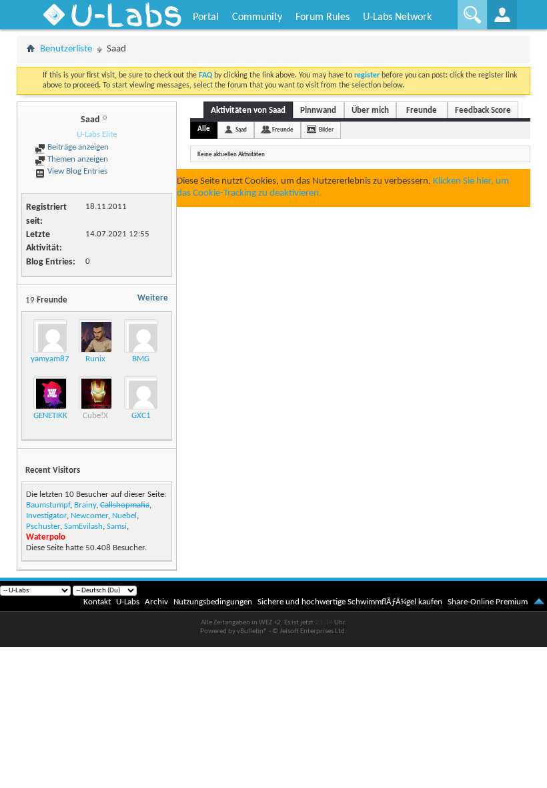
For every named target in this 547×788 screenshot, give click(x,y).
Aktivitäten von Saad (248, 110)
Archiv (156, 602)
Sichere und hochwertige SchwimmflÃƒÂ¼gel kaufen (349, 602)
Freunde (421, 110)
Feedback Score (483, 110)
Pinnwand (318, 110)
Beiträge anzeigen (77, 147)
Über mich (370, 110)
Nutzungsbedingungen (212, 602)
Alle (203, 129)
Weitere (152, 298)
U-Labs (127, 602)
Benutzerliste (66, 49)
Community (257, 17)
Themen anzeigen (76, 159)
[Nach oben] (539, 602)
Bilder (326, 130)
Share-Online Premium (488, 602)
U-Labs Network (397, 17)
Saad (241, 130)
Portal (206, 17)
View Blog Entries (76, 171)
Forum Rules (323, 17)
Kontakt (97, 602)
